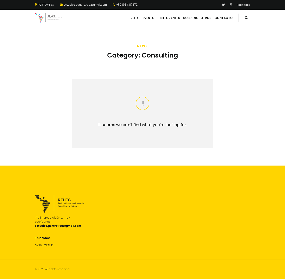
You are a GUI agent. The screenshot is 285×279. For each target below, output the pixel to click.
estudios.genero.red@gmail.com (85, 4)
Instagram (231, 4)
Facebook (243, 5)
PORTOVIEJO (46, 4)
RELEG (135, 18)
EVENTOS (149, 18)
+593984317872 (126, 4)
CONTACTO (223, 18)
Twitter (223, 4)
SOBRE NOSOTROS (197, 18)
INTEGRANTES (170, 18)
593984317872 (44, 245)
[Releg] (48, 18)
